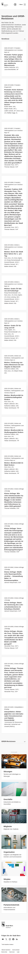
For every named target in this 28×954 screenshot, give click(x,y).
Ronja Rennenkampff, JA (14, 260)
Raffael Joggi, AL (12, 113)
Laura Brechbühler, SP (11, 69)
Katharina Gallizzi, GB (11, 369)
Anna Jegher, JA (9, 330)
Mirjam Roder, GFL (10, 108)
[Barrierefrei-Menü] (15, 4)
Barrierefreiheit (15, 949)
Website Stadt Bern (6, 949)
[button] (22, 4)
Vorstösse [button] (5, 39)
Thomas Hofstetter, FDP (11, 508)
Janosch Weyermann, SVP (12, 582)
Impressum (12, 952)
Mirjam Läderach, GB (11, 403)
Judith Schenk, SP (10, 111)
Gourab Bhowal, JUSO (11, 262)
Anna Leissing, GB (13, 297)
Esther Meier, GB (9, 106)
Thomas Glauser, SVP (11, 167)
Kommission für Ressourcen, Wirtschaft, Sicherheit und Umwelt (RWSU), (13, 724)
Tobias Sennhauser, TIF (11, 408)
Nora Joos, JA (8, 258)
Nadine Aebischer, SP (11, 67)
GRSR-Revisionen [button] (8, 741)
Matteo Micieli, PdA (10, 266)
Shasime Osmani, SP (11, 264)
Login (18, 952)
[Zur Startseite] (4, 4)
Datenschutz (4, 952)
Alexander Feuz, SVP (11, 165)
